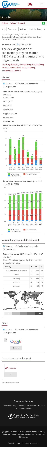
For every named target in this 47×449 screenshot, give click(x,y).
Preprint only (11, 86)
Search (16, 348)
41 (11, 374)
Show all (9, 83)
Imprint (20, 443)
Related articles (34, 29)
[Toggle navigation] (42, 4)
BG (30, 4)
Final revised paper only (28, 83)
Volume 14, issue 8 (17, 23)
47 (5, 340)
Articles (5, 23)
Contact (11, 443)
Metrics (23, 29)
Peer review (12, 29)
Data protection (31, 443)
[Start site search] (43, 23)
